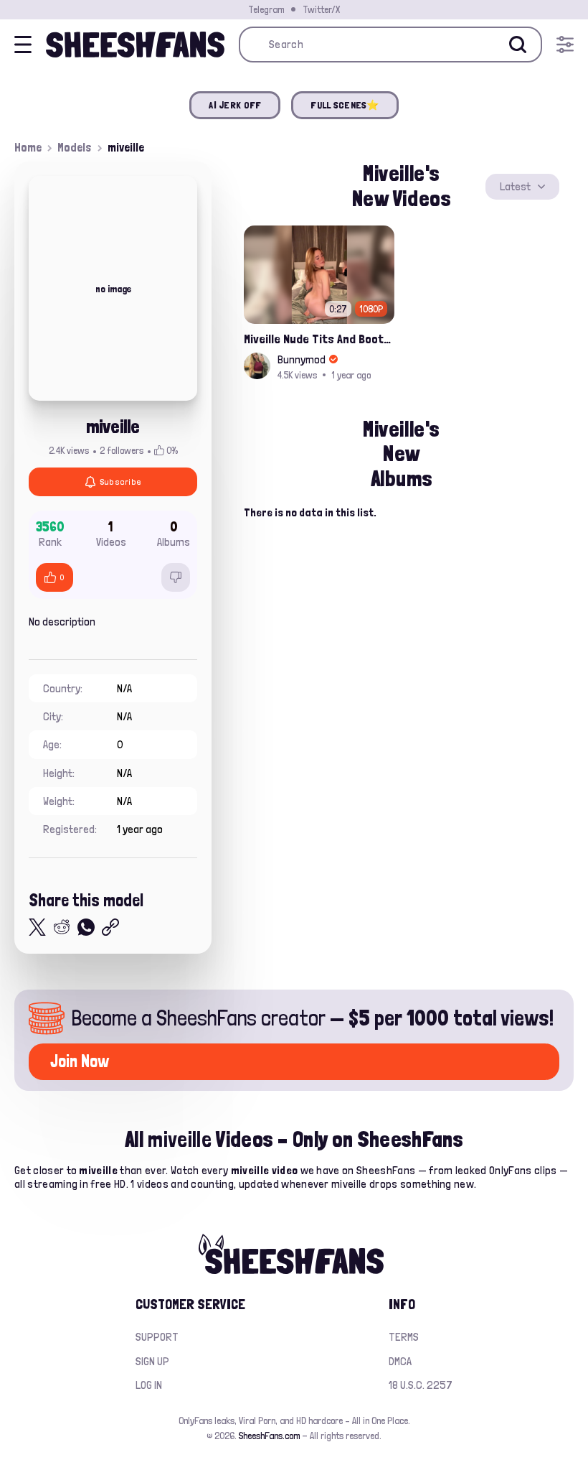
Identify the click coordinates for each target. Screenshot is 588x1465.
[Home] (135, 44)
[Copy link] (110, 927)
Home (28, 147)
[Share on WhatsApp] (86, 927)
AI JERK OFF (235, 105)
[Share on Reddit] (61, 927)
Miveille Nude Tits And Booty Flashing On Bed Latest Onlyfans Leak (319, 338)
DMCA (400, 1361)
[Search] (517, 44)
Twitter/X (321, 9)
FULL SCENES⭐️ (344, 105)
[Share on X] (37, 927)
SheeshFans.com (269, 1435)
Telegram (266, 9)
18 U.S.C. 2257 (420, 1385)
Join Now (79, 1061)
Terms (404, 1337)
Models (74, 147)
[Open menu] (565, 44)
